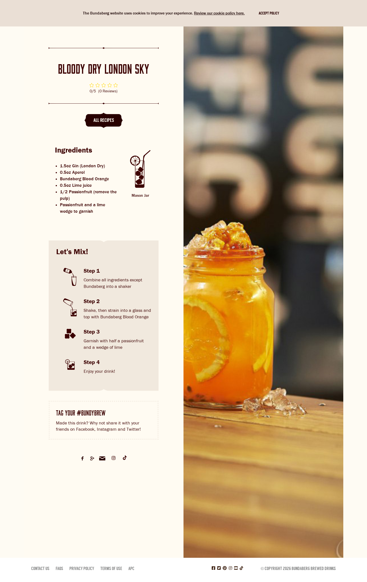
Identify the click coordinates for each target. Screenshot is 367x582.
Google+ (92, 458)
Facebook (82, 458)
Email (102, 458)
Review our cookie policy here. (219, 13)
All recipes (103, 120)
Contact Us (40, 569)
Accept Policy (269, 13)
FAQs (59, 569)
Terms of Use (111, 569)
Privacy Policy (81, 569)
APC (131, 569)
